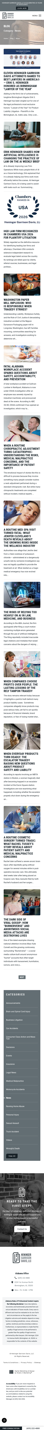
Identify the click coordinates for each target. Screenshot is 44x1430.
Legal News (11, 1072)
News (8, 1097)
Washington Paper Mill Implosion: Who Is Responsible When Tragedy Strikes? (18, 304)
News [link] (18, 38)
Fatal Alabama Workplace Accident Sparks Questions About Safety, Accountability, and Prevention (20, 372)
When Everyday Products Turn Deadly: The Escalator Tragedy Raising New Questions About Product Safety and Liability (21, 762)
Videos (9, 1140)
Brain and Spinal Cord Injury (18, 1011)
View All (12, 1156)
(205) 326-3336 (19, 1399)
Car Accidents (12, 1028)
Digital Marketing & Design (25, 1372)
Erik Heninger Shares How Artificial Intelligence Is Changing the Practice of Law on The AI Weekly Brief (22, 156)
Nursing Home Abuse (15, 1106)
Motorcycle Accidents (15, 1089)
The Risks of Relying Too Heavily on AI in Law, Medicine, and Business (20, 615)
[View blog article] (22, 59)
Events (9, 1055)
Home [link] (6, 38)
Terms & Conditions (10, 1362)
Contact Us (22, 1229)
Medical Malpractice (15, 1081)
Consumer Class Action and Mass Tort (20, 1037)
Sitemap (37, 1362)
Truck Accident (12, 1131)
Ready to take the (22, 1203)
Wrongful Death (13, 1148)
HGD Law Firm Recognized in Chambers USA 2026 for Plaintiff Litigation (21, 234)
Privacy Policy (26, 1362)
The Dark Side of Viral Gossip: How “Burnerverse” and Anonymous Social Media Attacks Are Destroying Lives (16, 927)
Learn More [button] (22, 8)
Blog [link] (11, 38)
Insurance (10, 1064)
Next (22, 977)
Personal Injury (12, 1114)
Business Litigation (14, 1020)
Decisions (10, 1047)
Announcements (13, 1003)
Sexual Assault (12, 1123)
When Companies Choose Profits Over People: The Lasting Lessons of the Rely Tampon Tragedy (21, 686)
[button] (4, 1420)
